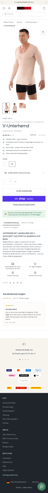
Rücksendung (8, 407)
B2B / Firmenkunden (10, 438)
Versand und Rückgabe (11, 228)
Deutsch (35, 482)
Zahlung (6, 415)
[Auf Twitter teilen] (14, 283)
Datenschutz (7, 462)
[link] (8, 135)
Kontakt (5, 423)
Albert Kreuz (9, 22)
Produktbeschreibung (11, 223)
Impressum (7, 458)
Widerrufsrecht (8, 470)
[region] (24, 349)
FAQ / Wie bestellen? (10, 419)
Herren (19, 22)
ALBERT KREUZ (7, 119)
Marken (5, 443)
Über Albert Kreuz (9, 434)
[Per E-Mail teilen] (21, 283)
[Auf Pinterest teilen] (17, 283)
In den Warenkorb (24, 191)
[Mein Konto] (9, 8)
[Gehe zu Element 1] (6, 108)
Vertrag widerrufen (10, 475)
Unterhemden (31, 22)
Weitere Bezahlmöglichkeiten (24, 204)
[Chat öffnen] (41, 486)
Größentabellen (8, 411)
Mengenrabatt (8, 447)
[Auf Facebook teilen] (10, 283)
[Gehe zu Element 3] (22, 106)
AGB (4, 466)
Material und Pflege (27, 223)
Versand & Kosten (9, 403)
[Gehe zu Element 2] (14, 108)
